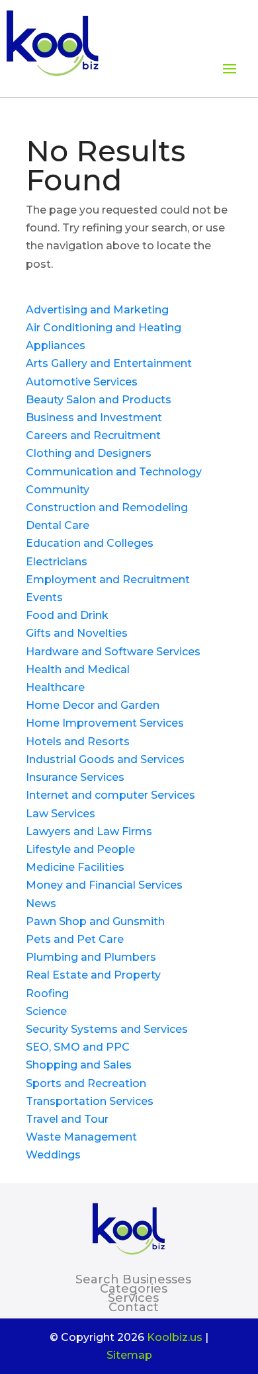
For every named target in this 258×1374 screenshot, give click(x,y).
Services (133, 1298)
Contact (133, 1307)
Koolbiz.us (174, 1337)
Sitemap (129, 1355)
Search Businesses (133, 1279)
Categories (133, 1288)
